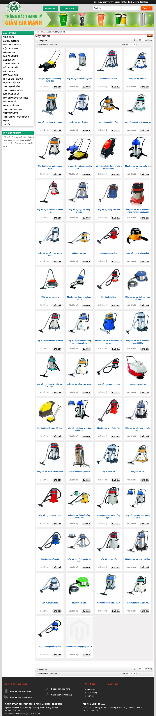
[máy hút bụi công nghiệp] (79, 456)
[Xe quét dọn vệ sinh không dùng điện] (50, 62)
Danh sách (53, 45)
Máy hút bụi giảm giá (50, 559)
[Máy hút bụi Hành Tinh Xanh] (79, 368)
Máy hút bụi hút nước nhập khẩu (50, 254)
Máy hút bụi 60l (137, 472)
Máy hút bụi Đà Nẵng (79, 122)
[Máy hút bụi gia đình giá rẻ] (50, 630)
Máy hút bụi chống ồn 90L (138, 603)
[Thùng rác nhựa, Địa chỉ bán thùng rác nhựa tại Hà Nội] (14, 6)
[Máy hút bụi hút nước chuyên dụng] (138, 150)
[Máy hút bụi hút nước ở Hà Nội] (50, 325)
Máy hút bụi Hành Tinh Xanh (79, 384)
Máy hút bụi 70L (108, 472)
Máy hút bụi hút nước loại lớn (79, 79)
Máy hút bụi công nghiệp (79, 472)
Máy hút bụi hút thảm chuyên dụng (137, 429)
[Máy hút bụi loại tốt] (109, 543)
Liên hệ (136, 2)
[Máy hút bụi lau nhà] (50, 587)
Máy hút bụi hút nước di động (137, 559)
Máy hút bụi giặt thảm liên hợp (50, 428)
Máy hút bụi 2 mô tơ (137, 79)
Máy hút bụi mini (79, 253)
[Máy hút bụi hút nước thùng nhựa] (50, 150)
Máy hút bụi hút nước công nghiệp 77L (79, 429)
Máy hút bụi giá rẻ (108, 297)
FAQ (130, 2)
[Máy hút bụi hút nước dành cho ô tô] (50, 193)
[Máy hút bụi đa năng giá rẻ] (138, 237)
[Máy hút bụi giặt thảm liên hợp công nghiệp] (109, 150)
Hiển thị (135, 40)
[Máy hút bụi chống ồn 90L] (138, 587)
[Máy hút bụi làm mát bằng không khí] (79, 499)
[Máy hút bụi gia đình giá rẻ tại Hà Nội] (138, 281)
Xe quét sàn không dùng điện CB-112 (79, 167)
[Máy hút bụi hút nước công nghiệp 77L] (79, 412)
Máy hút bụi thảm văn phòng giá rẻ (79, 298)
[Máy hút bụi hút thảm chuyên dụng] (138, 412)
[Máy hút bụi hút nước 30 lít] (50, 499)
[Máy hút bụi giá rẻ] (109, 281)
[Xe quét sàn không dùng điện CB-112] (79, 150)
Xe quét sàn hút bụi (138, 384)
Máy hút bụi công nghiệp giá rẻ (79, 647)
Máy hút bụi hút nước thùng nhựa (50, 167)
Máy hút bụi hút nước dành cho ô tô (50, 211)
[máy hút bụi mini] (79, 587)
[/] (79, 630)
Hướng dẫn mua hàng (60, 689)
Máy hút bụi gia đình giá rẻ (50, 647)
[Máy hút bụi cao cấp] (50, 281)
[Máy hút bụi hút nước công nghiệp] (109, 499)
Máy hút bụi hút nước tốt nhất (50, 472)
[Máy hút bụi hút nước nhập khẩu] (50, 237)
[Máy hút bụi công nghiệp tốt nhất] (79, 543)
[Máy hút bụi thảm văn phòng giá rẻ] (79, 281)
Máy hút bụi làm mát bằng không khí (79, 516)
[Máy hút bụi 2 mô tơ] (138, 62)
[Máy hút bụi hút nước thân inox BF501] (50, 368)
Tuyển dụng (115, 2)
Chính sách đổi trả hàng (61, 695)
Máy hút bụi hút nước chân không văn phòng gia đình (137, 211)
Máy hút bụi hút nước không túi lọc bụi (108, 342)
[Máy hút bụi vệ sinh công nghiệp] (79, 193)
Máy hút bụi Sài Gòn (108, 79)
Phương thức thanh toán (21, 697)
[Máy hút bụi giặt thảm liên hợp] (50, 412)
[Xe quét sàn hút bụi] (138, 368)
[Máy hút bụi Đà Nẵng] (79, 106)
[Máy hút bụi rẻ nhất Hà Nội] (109, 412)
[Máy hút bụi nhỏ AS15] (79, 237)
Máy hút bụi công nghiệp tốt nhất (79, 560)
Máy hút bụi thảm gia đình (109, 384)
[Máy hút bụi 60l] (138, 456)
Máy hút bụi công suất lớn (109, 210)
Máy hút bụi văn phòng (108, 122)
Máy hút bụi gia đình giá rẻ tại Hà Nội (137, 298)
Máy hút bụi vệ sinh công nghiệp (79, 211)
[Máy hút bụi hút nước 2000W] (50, 106)
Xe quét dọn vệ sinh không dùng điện (50, 80)
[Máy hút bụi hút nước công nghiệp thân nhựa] (79, 325)
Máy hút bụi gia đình (108, 253)
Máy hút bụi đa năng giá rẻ (138, 253)
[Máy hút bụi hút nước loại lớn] (79, 62)
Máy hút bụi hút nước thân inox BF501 (50, 385)
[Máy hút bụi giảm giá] (50, 543)
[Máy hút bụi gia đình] (109, 237)
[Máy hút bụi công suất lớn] (109, 193)
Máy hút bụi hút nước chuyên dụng (138, 167)
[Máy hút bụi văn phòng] (109, 106)
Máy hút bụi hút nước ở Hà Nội (50, 341)
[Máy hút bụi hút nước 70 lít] (109, 587)
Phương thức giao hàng (20, 691)
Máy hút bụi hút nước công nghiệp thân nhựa (79, 342)
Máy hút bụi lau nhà (50, 603)
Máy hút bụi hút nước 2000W (50, 122)
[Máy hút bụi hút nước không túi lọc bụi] (109, 325)
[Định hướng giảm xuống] (136, 44)
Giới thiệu (98, 2)
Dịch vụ (106, 2)
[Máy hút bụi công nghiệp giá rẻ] (138, 499)
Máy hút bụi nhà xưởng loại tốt (138, 122)
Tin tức (124, 2)
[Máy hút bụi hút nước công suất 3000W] (138, 325)
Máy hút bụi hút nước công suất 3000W (137, 342)
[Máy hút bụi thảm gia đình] (109, 368)
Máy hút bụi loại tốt (109, 559)
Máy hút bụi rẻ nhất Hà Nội (108, 428)
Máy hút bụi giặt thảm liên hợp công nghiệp (109, 167)
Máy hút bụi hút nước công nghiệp (108, 516)
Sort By (125, 45)
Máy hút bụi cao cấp (50, 297)
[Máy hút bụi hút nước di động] (138, 543)
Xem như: (40, 45)
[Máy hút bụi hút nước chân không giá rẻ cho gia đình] (138, 193)
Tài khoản (144, 2)
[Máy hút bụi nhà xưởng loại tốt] (138, 106)
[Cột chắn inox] (78, 13)
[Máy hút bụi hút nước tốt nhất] (50, 456)
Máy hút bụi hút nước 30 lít (50, 515)
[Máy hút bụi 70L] (109, 456)
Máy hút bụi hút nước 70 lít (108, 603)
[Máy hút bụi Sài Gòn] (109, 62)
